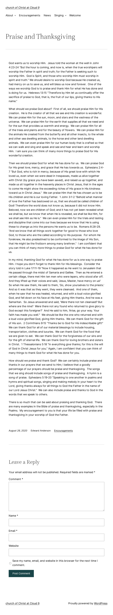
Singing (59, 15)
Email (13, 530)
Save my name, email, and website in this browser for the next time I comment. (55, 563)
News (47, 15)
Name (13, 515)
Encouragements (29, 15)
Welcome (75, 15)
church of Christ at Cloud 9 (22, 7)
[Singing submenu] (65, 15)
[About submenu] (14, 15)
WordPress (100, 603)
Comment (16, 479)
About (9, 15)
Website (14, 545)
